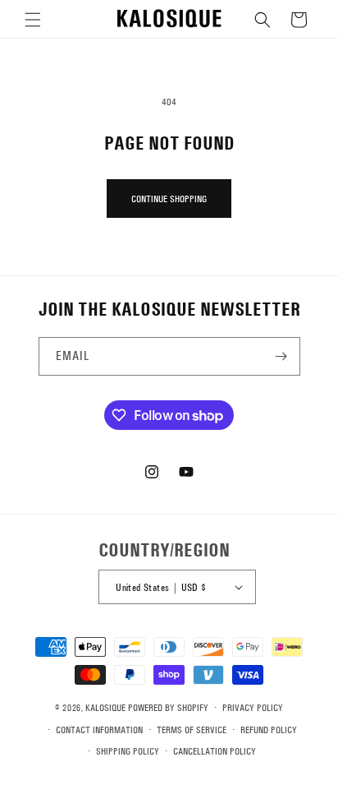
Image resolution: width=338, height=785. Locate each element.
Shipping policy (127, 751)
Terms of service (191, 730)
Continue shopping (169, 198)
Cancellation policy (214, 751)
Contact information (99, 730)
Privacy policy (252, 707)
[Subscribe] (281, 356)
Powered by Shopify (168, 707)
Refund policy (268, 730)
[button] (33, 20)
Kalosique (105, 707)
